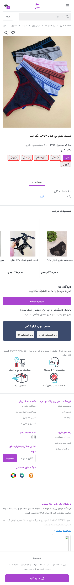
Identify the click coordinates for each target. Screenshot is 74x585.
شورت (24, 25)
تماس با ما (66, 412)
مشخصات (37, 182)
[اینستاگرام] (33, 437)
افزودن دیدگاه (37, 301)
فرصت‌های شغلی (64, 406)
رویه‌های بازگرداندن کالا (26, 412)
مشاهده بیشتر (63, 531)
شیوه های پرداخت (63, 443)
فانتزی (14, 25)
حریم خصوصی (29, 417)
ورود (8, 16)
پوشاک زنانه (50, 25)
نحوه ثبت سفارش (63, 437)
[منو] (67, 5)
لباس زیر (36, 25)
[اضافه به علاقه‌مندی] (13, 32)
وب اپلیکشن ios (25, 335)
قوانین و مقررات (28, 423)
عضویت (10, 458)
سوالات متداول (29, 406)
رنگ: (68, 150)
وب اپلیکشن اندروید (48, 335)
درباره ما (67, 417)
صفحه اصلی (65, 25)
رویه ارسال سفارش (63, 449)
